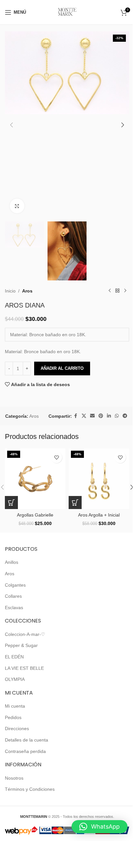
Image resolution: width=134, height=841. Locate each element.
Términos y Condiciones (30, 789)
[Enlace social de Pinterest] (101, 416)
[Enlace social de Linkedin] (109, 416)
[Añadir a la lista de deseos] (56, 457)
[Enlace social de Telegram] (125, 416)
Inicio (10, 290)
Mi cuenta (15, 706)
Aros (27, 290)
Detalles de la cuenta (26, 740)
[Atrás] (117, 291)
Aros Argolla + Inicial (99, 515)
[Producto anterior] (110, 291)
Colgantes (15, 585)
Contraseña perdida (25, 751)
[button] (11, 124)
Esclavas (14, 607)
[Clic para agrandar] (17, 206)
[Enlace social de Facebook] (76, 416)
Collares (13, 596)
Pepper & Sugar (21, 645)
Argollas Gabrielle (35, 515)
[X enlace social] (84, 416)
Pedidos (13, 717)
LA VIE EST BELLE (24, 668)
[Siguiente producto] (125, 291)
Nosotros (14, 778)
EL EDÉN (14, 656)
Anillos (11, 562)
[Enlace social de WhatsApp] (117, 416)
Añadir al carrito (62, 368)
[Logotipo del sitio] (67, 11)
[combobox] (67, 334)
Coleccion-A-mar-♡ (25, 634)
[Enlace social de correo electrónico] (92, 416)
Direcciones (17, 728)
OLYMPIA (15, 679)
